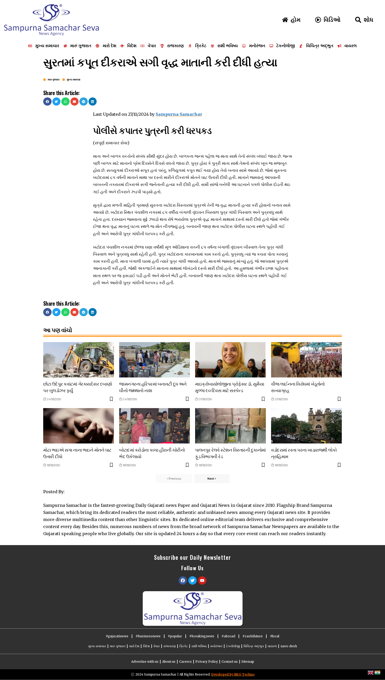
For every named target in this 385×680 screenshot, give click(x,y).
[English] (370, 672)
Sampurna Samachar (179, 114)
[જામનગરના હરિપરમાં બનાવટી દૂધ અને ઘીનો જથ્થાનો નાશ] (154, 359)
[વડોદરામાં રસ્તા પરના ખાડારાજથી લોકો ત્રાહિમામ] (306, 425)
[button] (47, 101)
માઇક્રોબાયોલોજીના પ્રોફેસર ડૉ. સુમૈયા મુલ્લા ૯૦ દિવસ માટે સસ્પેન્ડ (229, 386)
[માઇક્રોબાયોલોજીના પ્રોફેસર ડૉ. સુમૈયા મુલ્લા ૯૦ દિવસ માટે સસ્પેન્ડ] (230, 359)
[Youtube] (202, 580)
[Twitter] (192, 580)
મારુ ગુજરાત (54, 79)
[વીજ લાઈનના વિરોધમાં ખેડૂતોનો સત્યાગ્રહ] (306, 359)
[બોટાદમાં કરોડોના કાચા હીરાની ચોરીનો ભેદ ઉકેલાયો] (154, 425)
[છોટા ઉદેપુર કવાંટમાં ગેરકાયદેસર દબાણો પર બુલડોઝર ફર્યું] (78, 359)
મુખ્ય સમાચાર (73, 79)
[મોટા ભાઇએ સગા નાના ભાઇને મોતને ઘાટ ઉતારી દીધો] (78, 425)
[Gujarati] (377, 672)
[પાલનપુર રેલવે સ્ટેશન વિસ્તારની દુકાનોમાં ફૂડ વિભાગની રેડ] (230, 425)
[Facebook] (183, 580)
